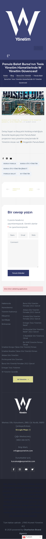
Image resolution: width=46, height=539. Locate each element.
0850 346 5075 (23, 440)
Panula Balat (30, 135)
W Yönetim (25, 173)
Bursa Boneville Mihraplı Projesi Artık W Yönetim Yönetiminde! (13, 189)
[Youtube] (26, 469)
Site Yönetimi (16, 122)
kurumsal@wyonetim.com (23, 461)
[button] (23, 379)
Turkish (28, 537)
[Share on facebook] (3, 158)
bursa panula (10, 163)
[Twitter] (32, 469)
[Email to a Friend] (11, 158)
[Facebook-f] (13, 469)
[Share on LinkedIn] (7, 158)
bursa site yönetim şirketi (15, 168)
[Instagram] (19, 469)
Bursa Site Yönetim (10, 120)
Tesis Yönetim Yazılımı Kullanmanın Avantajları (32, 189)
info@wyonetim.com (23, 451)
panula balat (10, 173)
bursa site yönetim (29, 163)
